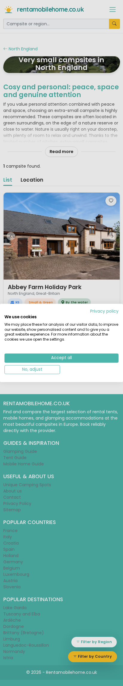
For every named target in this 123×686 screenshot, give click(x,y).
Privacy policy (104, 311)
